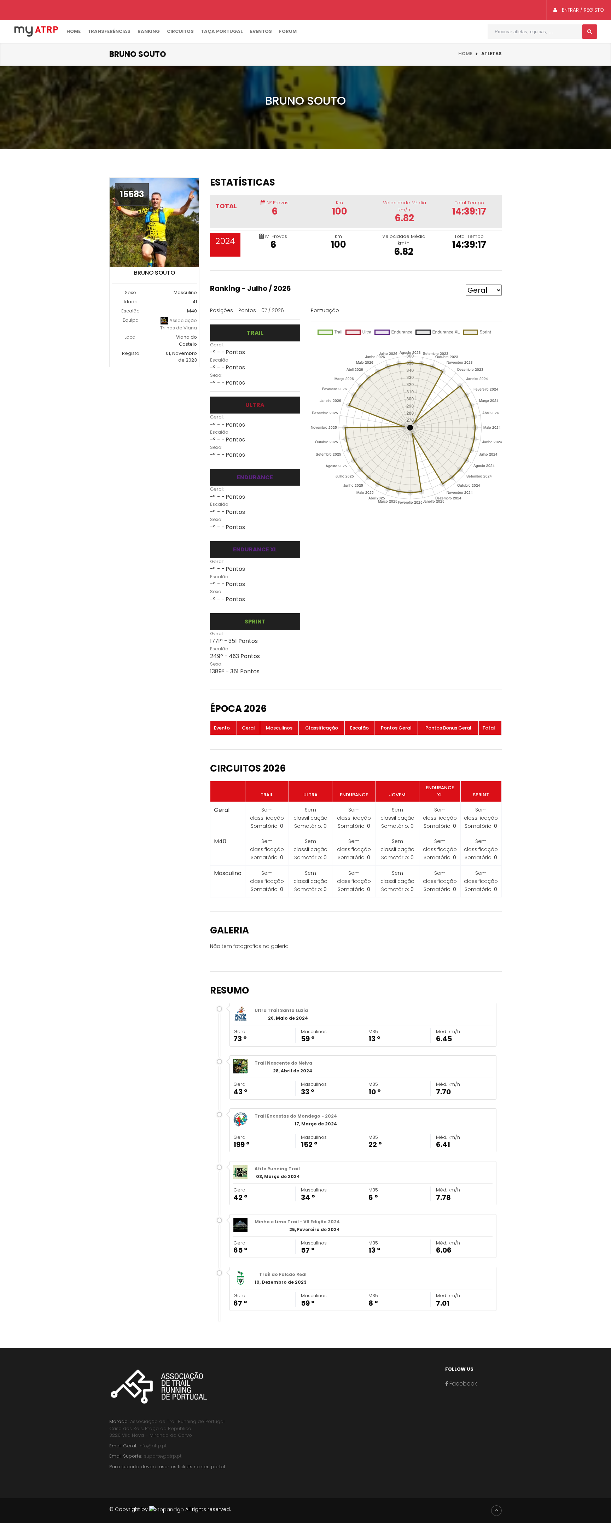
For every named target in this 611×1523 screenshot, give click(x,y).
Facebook (462, 1384)
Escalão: (219, 360)
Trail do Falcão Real (283, 1274)
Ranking (149, 31)
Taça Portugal (222, 31)
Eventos (261, 31)
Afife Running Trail (277, 1169)
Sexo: (216, 375)
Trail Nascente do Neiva (283, 1063)
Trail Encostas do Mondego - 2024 (296, 1116)
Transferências (109, 31)
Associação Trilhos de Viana (178, 324)
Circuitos (180, 31)
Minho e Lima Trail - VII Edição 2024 (297, 1222)
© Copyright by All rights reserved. (170, 1509)
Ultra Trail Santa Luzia (281, 1010)
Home (73, 31)
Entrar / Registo (582, 9)
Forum (288, 31)
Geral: (217, 344)
